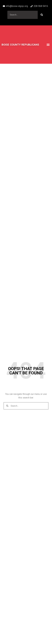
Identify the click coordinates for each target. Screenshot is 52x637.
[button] (48, 44)
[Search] (41, 15)
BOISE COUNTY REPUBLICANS (20, 44)
